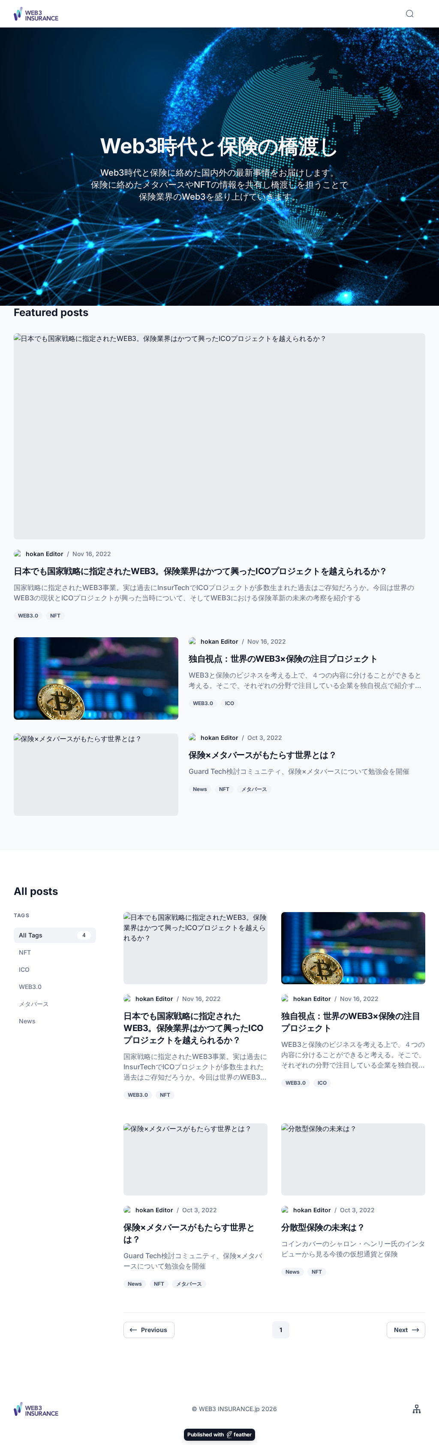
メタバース (254, 789)
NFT (55, 615)
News (200, 789)
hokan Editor (44, 553)
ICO (229, 703)
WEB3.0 (28, 615)
